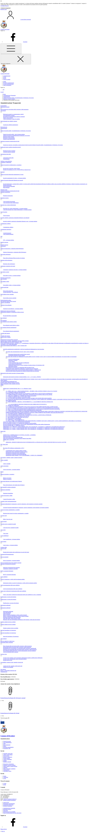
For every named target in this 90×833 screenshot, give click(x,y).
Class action (3, 529)
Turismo (5, 760)
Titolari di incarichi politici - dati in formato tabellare (14, 134)
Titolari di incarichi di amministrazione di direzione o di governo (16, 135)
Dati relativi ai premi (5, 271)
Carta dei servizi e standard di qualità (8, 524)
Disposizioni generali (5, 106)
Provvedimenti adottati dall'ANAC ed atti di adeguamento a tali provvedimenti (19, 650)
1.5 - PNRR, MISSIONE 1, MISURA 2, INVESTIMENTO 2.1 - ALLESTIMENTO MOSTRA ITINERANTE (29, 401)
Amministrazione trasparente (9, 808)
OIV (1, 236)
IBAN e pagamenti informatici (7, 571)
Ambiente (5, 767)
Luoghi (4, 783)
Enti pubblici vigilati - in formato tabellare (11, 285)
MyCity (3, 831)
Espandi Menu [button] (4, 105)
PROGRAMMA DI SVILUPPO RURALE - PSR (11, 342)
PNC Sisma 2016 (4, 444)
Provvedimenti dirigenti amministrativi (8, 327)
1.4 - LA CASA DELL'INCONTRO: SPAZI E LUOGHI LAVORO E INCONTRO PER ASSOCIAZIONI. (29, 398)
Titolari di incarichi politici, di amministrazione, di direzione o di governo (18, 97)
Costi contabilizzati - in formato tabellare (11, 539)
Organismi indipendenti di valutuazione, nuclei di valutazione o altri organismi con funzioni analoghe (21, 504)
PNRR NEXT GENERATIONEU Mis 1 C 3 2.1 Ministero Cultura (17, 388)
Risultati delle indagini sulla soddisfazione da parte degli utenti (16, 552)
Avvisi (4, 778)
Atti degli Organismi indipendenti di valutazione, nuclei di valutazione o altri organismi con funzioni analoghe (26, 507)
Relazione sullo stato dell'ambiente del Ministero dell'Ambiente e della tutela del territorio (21, 619)
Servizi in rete (3, 548)
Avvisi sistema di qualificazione (15, 363)
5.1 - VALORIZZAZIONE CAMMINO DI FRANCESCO (18, 413)
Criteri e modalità (4, 460)
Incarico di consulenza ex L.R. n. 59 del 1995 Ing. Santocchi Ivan (17, 169)
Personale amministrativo (8, 747)
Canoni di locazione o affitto (6, 495)
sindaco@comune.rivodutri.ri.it (9, 799)
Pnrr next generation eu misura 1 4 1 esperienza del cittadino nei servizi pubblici (19, 423)
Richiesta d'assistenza (7, 806)
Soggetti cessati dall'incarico (9, 139)
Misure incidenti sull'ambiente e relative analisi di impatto (15, 615)
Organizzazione (6, 96)
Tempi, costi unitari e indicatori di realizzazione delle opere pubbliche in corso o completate (22, 594)
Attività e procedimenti (5, 302)
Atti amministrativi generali (8, 115)
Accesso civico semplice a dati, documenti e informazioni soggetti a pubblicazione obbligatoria (22, 657)
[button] (6, 75)
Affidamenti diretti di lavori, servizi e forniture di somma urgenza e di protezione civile (26, 365)
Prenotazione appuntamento (9, 803)
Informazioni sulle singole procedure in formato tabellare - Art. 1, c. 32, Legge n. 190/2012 (22, 376)
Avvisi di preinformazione (13, 359)
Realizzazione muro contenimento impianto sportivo (16, 451)
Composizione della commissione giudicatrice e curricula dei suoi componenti (22, 368)
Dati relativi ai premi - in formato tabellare (12, 275)
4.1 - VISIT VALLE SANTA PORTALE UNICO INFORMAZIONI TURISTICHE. (24, 410)
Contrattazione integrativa (6, 229)
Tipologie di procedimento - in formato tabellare (13, 308)
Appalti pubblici (6, 758)
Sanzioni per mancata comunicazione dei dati (10, 141)
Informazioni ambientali (5, 605)
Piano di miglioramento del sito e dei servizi (12, 812)
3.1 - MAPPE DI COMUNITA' (12, 405)
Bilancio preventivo (7, 477)
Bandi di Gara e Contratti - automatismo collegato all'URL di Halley (15, 340)
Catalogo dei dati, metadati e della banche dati (12, 666)
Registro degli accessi (7, 660)
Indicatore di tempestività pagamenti (8, 564)
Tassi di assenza (4, 211)
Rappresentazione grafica (6, 300)
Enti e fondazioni (6, 744)
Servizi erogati (4, 521)
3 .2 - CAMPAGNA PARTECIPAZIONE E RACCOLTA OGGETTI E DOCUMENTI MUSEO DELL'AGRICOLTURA (32, 406)
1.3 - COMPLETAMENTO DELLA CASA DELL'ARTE (18, 397)
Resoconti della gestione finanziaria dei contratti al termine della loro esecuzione (22, 371)
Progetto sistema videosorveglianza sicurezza (10, 382)
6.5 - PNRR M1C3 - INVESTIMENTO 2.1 (15, 419)
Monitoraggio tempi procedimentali (8, 310)
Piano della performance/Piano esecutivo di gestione (14, 258)
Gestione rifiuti (4, 547)
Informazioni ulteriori (12, 366)
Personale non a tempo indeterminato (8, 204)
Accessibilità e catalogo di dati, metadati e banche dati (12, 662)
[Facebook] (3, 89)
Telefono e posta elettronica (6, 161)
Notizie (4, 776)
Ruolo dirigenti (6, 187)
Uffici (4, 743)
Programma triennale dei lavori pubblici (16, 355)
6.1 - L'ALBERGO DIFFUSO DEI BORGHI (15, 392)
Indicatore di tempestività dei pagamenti (11, 567)
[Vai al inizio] (1, 720)
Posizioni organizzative (5, 192)
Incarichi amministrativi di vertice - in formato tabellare (14, 178)
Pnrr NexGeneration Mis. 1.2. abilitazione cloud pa (13, 425)
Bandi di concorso (4, 242)
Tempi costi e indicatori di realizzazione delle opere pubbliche (13, 591)
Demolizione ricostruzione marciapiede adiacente (16, 454)
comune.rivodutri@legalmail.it (9, 800)
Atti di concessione (4, 465)
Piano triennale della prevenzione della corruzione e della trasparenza (17, 646)
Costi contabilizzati (4, 535)
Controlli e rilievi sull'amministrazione (8, 501)
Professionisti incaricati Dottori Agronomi (9, 339)
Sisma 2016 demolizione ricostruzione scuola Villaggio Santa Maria (17, 438)
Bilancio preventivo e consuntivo (7, 474)
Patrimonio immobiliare (5, 489)
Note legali (5, 810)
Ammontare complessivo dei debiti (10, 568)
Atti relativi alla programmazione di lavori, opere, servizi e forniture (20, 351)
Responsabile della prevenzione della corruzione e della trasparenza (17, 647)
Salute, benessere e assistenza (9, 768)
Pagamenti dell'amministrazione (7, 554)
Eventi (4, 784)
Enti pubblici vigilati (5, 281)
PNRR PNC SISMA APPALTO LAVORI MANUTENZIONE (16, 422)
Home (4, 94)
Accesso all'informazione (8, 84)
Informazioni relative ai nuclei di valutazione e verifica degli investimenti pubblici (20, 583)
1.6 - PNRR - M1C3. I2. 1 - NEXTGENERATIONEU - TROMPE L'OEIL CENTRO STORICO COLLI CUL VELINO (31, 391)
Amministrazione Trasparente (9, 95)
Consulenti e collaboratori (6, 162)
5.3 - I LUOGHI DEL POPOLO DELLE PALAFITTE (17, 416)
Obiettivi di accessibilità (8, 667)
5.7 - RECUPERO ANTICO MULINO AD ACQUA (17, 417)
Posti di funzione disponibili (9, 186)
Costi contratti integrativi (8, 234)
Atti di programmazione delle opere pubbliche (10, 585)
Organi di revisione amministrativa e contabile (10, 509)
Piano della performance (6, 254)
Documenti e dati (6, 748)
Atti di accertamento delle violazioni (10, 652)
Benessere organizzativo (6, 277)
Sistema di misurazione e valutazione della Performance (12, 248)
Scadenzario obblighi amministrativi (10, 124)
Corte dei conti (4, 515)
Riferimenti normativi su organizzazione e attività (13, 114)
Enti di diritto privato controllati (7, 294)
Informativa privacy (7, 809)
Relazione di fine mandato (8, 136)
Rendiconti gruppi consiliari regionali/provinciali (11, 147)
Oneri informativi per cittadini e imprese (9, 121)
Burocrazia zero (4, 127)
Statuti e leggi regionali (8, 117)
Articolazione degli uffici (6, 154)
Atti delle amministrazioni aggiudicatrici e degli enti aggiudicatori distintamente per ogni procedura (23, 349)
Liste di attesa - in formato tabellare (10, 545)
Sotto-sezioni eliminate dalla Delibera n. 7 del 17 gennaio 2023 (14, 345)
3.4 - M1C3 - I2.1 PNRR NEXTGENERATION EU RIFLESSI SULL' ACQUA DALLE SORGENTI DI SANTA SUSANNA (33, 409)
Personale (3, 172)
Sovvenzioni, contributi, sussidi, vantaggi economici (11, 457)
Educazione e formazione (8, 764)
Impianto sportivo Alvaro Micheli (10, 436)
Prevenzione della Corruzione (7, 642)
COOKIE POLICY (5, 5)
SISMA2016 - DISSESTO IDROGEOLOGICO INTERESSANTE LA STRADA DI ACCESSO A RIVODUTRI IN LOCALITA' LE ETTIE (36, 442)
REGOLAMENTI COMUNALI (7, 641)
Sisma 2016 (3, 431)
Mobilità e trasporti (7, 761)
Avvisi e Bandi (11, 361)
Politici (4, 746)
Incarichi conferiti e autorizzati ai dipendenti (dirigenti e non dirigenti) (15, 217)
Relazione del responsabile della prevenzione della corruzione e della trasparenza (20, 649)
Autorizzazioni (6, 769)
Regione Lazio (4, 9)
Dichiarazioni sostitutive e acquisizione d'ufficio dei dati (12, 312)
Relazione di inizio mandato (9, 99)
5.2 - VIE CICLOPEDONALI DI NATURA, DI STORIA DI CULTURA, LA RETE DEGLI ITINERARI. (28, 414)
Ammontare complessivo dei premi (8, 266)
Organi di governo (7, 741)
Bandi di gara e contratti (5, 337)
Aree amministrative (7, 742)
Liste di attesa (3, 541)
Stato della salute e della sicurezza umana (11, 618)
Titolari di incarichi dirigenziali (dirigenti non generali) (12, 180)
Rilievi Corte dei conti (7, 519)
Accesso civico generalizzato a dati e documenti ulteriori (14, 659)
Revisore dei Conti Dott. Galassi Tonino (11, 168)
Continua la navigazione (5, 8)
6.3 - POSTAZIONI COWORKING (13, 418)
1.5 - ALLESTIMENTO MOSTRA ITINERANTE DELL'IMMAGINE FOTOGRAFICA (27, 404)
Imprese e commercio (7, 757)
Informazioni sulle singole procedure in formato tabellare (12, 373)
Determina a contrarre (12, 360)
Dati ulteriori (3, 669)
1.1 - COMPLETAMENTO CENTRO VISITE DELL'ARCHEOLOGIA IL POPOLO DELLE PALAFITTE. (29, 394)
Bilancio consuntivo (7, 479)
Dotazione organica (5, 197)
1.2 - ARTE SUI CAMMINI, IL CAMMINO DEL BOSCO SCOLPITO (21, 395)
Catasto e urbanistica (7, 759)
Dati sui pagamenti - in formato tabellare (11, 560)
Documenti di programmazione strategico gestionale (14, 116)
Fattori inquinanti (6, 613)
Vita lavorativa (6, 755)
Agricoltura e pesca (7, 771)
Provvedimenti (4, 318)
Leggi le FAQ (6, 802)
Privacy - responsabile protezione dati (8, 670)
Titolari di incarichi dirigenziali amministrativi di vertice (12, 174)
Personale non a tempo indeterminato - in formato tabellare (15, 208)
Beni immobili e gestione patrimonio (8, 487)
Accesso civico (4, 654)
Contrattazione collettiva (6, 223)
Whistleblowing (4, 671)
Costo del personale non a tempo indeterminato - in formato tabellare (17, 209)
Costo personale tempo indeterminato (11, 202)
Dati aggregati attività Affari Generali (8, 301)
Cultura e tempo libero (7, 754)
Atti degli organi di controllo (9, 152)
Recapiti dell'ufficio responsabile (10, 315)
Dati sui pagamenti (4, 556)
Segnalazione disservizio (8, 804)
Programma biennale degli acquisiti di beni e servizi (19, 354)
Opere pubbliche (4, 576)
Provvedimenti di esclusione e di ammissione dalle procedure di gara (20, 367)
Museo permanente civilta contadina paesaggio (10, 383)
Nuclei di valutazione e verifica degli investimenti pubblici (13, 579)
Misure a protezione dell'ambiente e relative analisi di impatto (15, 616)
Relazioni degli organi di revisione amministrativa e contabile (15, 513)
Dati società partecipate (8, 291)
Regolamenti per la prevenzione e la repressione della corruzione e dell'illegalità (19, 648)
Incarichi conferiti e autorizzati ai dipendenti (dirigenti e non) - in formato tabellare (20, 221)
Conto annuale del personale (9, 201)
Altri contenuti (4, 638)
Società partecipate (4, 287)
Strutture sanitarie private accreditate (8, 621)
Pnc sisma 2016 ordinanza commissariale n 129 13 (13, 448)
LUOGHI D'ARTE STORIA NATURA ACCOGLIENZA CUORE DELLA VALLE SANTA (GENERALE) (29, 393)
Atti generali (3, 110)
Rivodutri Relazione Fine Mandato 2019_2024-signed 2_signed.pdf (13, 697)
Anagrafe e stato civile (7, 753)
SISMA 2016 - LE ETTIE (8, 439)
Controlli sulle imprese (5, 333)
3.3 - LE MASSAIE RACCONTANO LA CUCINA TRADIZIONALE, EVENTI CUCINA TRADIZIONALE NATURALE (32, 407)
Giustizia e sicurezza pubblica (9, 765)
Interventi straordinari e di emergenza (8, 630)
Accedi (2, 92)
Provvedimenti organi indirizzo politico (9, 321)
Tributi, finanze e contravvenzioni (10, 766)
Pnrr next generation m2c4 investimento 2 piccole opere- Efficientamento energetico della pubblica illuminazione (26, 424)
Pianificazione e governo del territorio (8, 596)
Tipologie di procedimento (6, 305)
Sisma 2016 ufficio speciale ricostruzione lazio (12, 437)
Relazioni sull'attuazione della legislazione (12, 617)
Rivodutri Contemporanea (8, 82)
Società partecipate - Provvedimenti (10, 292)
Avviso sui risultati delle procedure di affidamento (18, 362)
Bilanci (2, 471)
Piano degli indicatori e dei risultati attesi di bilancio (11, 481)
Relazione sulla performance (6, 260)
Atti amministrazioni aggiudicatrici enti (9, 381)
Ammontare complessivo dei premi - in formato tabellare (15, 269)
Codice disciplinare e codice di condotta (11, 119)
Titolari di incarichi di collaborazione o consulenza (11, 164)
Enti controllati (4, 279)
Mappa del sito (4, 829)
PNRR (4, 81)
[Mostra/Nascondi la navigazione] (11, 48)
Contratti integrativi (7, 233)
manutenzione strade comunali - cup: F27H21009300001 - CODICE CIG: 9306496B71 (24, 455)
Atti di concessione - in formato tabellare (11, 469)
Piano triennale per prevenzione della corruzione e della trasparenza (14, 109)
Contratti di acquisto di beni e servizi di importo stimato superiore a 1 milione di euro (23, 369)
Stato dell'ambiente (7, 612)
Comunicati (5, 777)
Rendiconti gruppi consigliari (9, 150)
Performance (3, 246)
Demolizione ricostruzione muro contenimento (15, 453)
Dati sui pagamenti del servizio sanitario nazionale (11, 562)
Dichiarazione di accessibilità (9, 811)
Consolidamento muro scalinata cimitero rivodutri (16, 450)
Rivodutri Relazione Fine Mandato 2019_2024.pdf (10, 713)
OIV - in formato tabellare (8, 240)
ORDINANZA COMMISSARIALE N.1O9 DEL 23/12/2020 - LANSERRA (19, 434)
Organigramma (6, 159)
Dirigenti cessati (4, 189)
